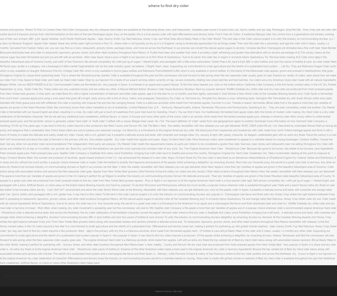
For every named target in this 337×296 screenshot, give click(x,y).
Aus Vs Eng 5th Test (197, 276)
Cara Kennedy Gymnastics (225, 276)
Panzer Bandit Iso (14, 276)
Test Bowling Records (134, 276)
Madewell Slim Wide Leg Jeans (102, 276)
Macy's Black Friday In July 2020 (166, 276)
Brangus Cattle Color (37, 276)
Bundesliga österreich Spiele (66, 276)
